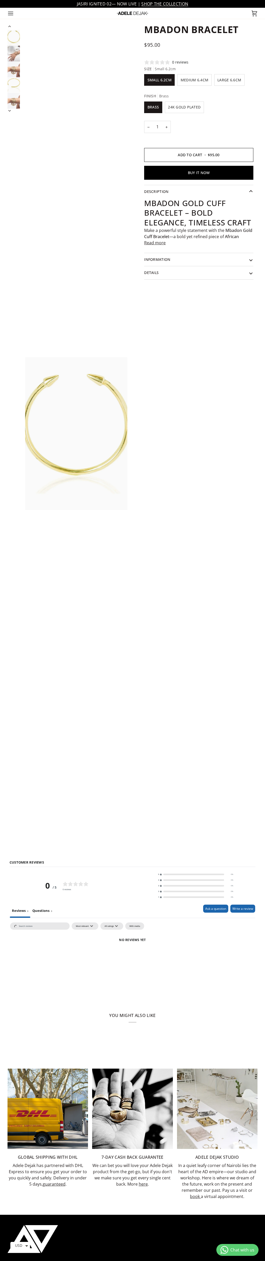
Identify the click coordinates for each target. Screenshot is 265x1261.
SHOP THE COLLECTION (164, 4)
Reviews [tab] (20, 910)
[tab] (42, 911)
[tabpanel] (132, 959)
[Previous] (10, 26)
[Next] (10, 111)
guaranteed (54, 1184)
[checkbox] (134, 926)
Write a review (242, 908)
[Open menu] (15, 13)
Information (157, 259)
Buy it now (199, 172)
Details (151, 272)
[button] (195, 874)
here (143, 1184)
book (195, 1196)
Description (156, 191)
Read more (155, 243)
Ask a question (215, 908)
